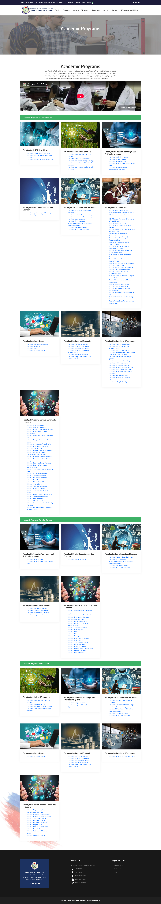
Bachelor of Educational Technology (78, 229)
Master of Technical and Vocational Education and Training (119, 272)
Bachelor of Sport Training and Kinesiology (39, 212)
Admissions (84, 10)
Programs (75, 10)
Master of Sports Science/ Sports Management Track (119, 239)
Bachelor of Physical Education (36, 215)
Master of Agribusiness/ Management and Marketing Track (121, 302)
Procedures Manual (49, 2)
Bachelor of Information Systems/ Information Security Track (119, 168)
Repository (71, 2)
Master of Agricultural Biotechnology (119, 284)
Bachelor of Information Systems (118, 161)
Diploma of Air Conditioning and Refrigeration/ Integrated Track (36, 453)
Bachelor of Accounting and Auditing (78, 346)
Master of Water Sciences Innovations (120, 254)
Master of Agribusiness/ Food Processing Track (121, 297)
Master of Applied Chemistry (117, 223)
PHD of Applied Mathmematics (118, 233)
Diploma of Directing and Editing (77, 621)
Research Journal (81, 2)
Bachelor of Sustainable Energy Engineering (121, 361)
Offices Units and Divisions (129, 10)
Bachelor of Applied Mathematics (36, 350)
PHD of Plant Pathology (116, 248)
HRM (27, 2)
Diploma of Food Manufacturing (36, 479)
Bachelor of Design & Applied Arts (77, 227)
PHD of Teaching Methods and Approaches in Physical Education (121, 220)
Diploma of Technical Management (37, 486)
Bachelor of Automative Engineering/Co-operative (121, 357)
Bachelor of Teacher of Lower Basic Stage (80, 214)
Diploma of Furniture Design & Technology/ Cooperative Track (39, 508)
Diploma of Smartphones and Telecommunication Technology (36, 426)
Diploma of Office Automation (36, 500)
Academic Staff (118, 869)
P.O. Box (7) (78, 872)
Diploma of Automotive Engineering (37, 473)
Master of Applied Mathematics (118, 210)
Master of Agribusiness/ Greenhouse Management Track (119, 289)
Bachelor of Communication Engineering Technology (120, 372)
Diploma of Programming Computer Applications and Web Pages (37, 447)
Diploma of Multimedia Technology (37, 477)
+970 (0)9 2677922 (80, 879)
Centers (114, 10)
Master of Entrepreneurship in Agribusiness (121, 263)
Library (116, 872)
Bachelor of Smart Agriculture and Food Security (79, 155)
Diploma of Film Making (74, 634)
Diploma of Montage (74, 636)
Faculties (66, 10)
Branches (105, 10)
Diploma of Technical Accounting (36, 475)
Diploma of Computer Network (36, 488)
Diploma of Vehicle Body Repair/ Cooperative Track (40, 436)
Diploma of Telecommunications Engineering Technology (40, 504)
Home (73, 33)
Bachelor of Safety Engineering (118, 382)
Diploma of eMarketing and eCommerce (38, 814)
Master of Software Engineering (118, 235)
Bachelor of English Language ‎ (76, 219)
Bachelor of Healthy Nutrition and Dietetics (39, 153)
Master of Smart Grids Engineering (119, 246)
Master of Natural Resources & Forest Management (120, 281)
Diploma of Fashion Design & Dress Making (39, 494)
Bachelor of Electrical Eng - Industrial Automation (119, 378)
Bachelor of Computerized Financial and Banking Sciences (79, 357)
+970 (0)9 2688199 (80, 876)
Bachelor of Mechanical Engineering (119, 365)
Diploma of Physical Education (35, 498)
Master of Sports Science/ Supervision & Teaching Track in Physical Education (121, 268)
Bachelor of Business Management (78, 344)
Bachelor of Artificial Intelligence (118, 157)
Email (31, 2)
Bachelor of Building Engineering (118, 363)
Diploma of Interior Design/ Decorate (37, 482)
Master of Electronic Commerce (118, 265)
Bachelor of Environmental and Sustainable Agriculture (80, 168)
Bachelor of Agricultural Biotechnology (79, 158)
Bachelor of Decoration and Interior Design (80, 216)
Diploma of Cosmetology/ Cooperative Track (40, 429)
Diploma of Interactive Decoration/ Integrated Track (78, 624)
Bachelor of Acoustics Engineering (119, 350)
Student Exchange (61, 2)
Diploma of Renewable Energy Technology (39, 463)
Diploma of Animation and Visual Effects (39, 444)
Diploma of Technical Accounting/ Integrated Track (40, 470)
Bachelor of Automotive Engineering (119, 344)
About (57, 10)
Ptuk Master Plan (119, 865)
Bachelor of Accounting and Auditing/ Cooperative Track (79, 351)
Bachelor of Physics (32, 348)
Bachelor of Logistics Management (78, 354)
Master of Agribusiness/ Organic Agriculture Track (122, 293)
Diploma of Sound (73, 631)
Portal (22, 2)
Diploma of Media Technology (76, 644)
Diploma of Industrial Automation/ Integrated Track (37, 466)
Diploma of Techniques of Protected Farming (37, 491)
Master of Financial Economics (117, 256)
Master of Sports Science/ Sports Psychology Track (119, 243)
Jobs (88, 2)
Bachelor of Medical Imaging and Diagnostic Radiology (39, 156)
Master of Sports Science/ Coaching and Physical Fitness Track (120, 251)
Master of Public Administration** (119, 286)
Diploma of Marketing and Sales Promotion (39, 456)
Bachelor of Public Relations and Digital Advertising (120, 701)
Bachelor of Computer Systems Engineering (122, 367)
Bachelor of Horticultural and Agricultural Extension (80, 163)
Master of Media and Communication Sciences (120, 226)
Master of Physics (114, 261)
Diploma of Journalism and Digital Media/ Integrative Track (80, 611)
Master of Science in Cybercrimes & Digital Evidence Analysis (121, 276)
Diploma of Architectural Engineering (37, 496)
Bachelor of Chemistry (33, 346)
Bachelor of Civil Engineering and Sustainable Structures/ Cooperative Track (122, 353)
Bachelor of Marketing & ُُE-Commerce (79, 348)
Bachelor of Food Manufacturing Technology (81, 160)
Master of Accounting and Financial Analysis (121, 212)
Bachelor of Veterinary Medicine (36, 704)
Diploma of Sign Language (75, 629)
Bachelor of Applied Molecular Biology (38, 344)
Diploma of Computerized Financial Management (37, 432)
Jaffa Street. (79, 869)
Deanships (95, 10)
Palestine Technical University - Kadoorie (88, 900)
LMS (36, 2)
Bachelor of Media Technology (76, 221)
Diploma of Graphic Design (34, 484)
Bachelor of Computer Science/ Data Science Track (122, 164)
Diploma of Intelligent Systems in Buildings (39, 450)
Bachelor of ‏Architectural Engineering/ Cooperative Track (120, 347)
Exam (40, 2)
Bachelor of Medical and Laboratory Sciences (40, 159)
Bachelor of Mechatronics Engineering (120, 369)
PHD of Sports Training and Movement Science (120, 215)
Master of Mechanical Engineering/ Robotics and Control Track (122, 230)
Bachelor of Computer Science (117, 159)
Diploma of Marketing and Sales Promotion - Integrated (39, 459)
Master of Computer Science (117, 259)
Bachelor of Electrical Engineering (118, 375)
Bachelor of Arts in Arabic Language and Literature (79, 211)
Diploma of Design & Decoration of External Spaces (39, 440)
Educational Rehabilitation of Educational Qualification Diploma (80, 224)
